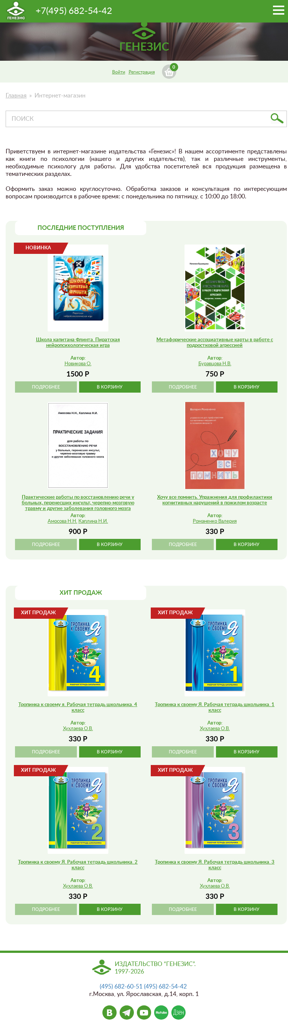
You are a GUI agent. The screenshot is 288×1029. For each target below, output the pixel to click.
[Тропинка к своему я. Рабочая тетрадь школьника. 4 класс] (78, 652)
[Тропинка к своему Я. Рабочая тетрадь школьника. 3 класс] (214, 810)
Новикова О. (78, 364)
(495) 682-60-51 (121, 987)
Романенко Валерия (215, 521)
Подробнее (46, 387)
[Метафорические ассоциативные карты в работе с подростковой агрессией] (214, 288)
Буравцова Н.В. (214, 364)
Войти (118, 72)
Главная (16, 96)
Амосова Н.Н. (62, 521)
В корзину (110, 387)
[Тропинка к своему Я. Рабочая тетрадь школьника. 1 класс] (214, 652)
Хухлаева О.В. (78, 728)
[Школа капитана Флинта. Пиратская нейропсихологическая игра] (78, 288)
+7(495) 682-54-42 (74, 11)
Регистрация (142, 72)
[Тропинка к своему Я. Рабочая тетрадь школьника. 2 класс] (78, 810)
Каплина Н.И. (93, 521)
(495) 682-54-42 (165, 987)
